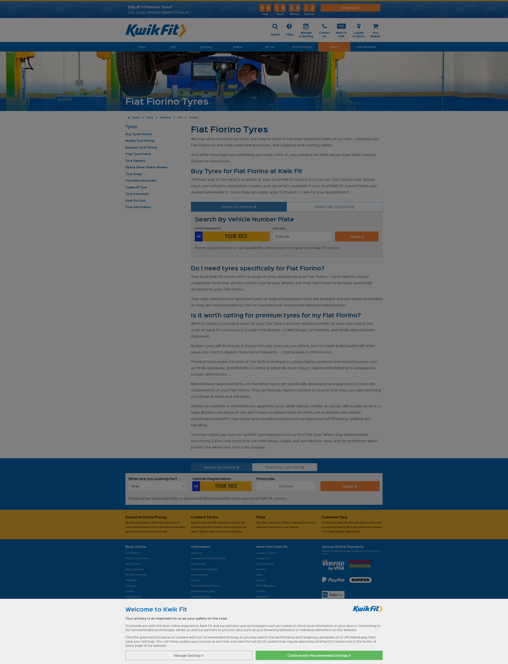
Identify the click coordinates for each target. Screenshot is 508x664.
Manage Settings (188, 655)
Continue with (318, 655)
